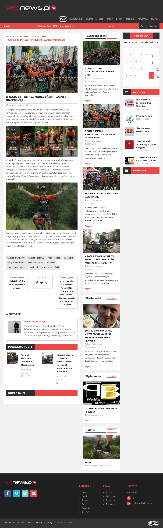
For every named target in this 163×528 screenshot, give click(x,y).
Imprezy (45, 36)
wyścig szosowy (36, 257)
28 (131, 47)
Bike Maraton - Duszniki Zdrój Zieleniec (143, 102)
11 (131, 61)
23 (157, 68)
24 (125, 75)
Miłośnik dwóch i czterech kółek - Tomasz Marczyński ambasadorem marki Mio (100, 259)
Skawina (51, 262)
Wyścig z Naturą (144, 115)
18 (131, 68)
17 (125, 68)
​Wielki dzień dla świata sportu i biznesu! (17, 284)
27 (125, 47)
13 (141, 61)
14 (146, 61)
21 (146, 68)
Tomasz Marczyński (16, 267)
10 (125, 61)
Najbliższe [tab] (139, 92)
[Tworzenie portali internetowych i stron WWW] (153, 522)
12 (136, 61)
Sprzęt (99, 19)
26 (136, 75)
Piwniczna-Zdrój (35, 262)
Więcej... (88, 101)
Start (63, 19)
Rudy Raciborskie (15, 262)
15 (151, 61)
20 (141, 68)
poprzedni (18, 277)
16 (157, 61)
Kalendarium (75, 19)
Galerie (89, 19)
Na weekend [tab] (139, 170)
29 (136, 47)
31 (146, 47)
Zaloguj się (111, 500)
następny (67, 277)
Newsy (119, 19)
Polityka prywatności (65, 522)
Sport (110, 19)
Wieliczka (68, 257)
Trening (130, 19)
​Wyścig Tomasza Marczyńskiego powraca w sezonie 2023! (100, 134)
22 (151, 68)
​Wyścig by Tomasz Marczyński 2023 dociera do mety (100, 71)
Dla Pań (154, 19)
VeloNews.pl (25, 36)
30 (141, 47)
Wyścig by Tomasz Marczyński (44, 267)
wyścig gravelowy (16, 257)
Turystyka (142, 19)
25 (131, 75)
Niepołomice (54, 257)
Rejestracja (111, 504)
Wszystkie (112, 298)
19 (136, 68)
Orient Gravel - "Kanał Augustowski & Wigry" (146, 144)
